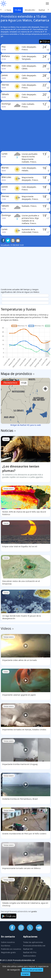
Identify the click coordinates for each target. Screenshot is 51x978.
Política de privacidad (32, 969)
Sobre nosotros (8, 942)
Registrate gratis (8, 952)
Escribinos (5, 945)
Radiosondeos (29, 955)
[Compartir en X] (8, 240)
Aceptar (25, 974)
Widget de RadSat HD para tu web (25, 425)
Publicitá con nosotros (11, 949)
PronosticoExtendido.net (34, 945)
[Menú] (47, 3)
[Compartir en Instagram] (13, 240)
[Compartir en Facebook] (3, 240)
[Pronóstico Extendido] (3, 3)
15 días (18, 10)
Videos (6, 628)
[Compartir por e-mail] (18, 240)
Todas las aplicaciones (33, 942)
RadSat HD (28, 949)
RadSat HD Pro (29, 952)
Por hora (7, 10)
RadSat (42, 10)
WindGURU (30, 10)
